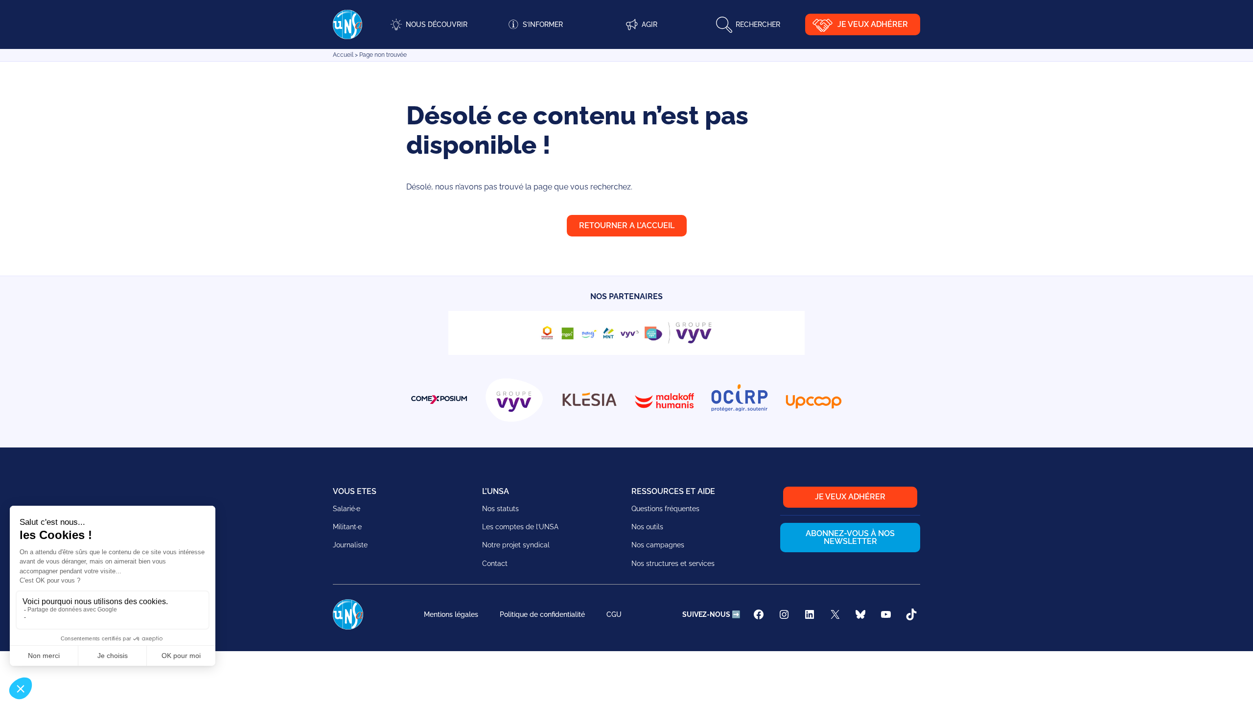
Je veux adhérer (872, 24)
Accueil (343, 54)
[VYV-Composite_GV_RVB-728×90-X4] (626, 352)
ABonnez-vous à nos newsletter (850, 537)
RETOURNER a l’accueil (626, 225)
